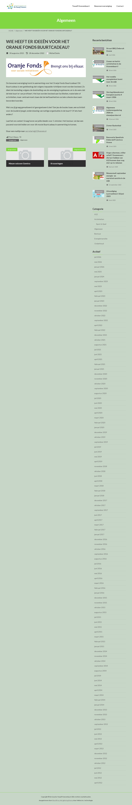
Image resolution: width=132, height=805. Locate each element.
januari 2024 (99, 276)
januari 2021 (99, 369)
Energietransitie (100, 239)
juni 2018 (98, 476)
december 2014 (100, 651)
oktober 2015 (99, 607)
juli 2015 (97, 617)
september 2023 (101, 281)
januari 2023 (99, 301)
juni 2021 (98, 354)
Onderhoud (99, 243)
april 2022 (98, 325)
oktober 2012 (99, 763)
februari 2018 (99, 491)
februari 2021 (99, 364)
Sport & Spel (101, 224)
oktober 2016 (99, 549)
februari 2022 (99, 330)
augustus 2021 (100, 345)
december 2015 (100, 598)
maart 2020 (99, 418)
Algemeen (23, 140)
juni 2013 (98, 734)
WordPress (56, 800)
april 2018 (98, 481)
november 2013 (100, 714)
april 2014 (98, 690)
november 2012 (100, 758)
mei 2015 (98, 627)
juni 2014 (98, 680)
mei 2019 (98, 456)
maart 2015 (99, 636)
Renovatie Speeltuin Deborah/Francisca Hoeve (115, 139)
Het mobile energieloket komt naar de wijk (114, 79)
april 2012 (98, 782)
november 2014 (100, 656)
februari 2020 (99, 422)
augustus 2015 (100, 612)
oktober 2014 (99, 661)
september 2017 (101, 510)
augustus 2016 (100, 559)
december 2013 (100, 709)
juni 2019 (98, 452)
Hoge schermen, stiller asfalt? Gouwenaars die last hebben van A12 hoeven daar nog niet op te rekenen (116, 157)
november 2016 (100, 544)
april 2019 (98, 461)
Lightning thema (67, 800)
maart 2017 (99, 525)
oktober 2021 (99, 340)
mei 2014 (98, 685)
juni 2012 (98, 773)
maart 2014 (99, 695)
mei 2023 (98, 286)
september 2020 (101, 388)
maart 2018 (99, 486)
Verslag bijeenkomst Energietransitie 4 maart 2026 (115, 94)
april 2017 (98, 520)
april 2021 (98, 359)
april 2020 (98, 413)
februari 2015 (99, 641)
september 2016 (101, 554)
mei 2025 (98, 272)
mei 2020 (98, 408)
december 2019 (100, 432)
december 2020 (100, 374)
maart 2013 (99, 748)
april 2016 (98, 578)
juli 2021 (97, 349)
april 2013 (98, 743)
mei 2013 (98, 739)
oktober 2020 (99, 383)
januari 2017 (99, 534)
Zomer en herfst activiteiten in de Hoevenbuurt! (113, 63)
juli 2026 (97, 257)
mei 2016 (98, 573)
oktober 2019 (99, 437)
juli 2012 (97, 768)
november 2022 (100, 310)
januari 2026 (99, 267)
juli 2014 (97, 675)
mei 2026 (98, 262)
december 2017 (100, 500)
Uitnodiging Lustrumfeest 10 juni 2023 (115, 193)
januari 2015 (99, 646)
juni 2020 (98, 403)
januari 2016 (99, 593)
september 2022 (101, 320)
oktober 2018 (99, 471)
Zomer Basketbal (113, 125)
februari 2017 (99, 529)
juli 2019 (97, 447)
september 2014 (101, 666)
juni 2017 (98, 515)
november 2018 (100, 466)
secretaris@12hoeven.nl (35, 131)
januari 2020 (99, 427)
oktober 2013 (99, 719)
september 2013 (101, 724)
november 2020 (100, 379)
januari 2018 (99, 495)
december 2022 (100, 306)
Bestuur (97, 234)
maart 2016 (99, 583)
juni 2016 (98, 568)
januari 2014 (99, 705)
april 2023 (98, 291)
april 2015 (98, 632)
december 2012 (100, 753)
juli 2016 (97, 563)
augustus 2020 (100, 393)
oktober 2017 (99, 505)
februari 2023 (99, 296)
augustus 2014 (100, 670)
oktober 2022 (99, 315)
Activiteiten (99, 219)
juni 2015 (98, 622)
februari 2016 (99, 588)
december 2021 (100, 335)
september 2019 (101, 442)
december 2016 (100, 539)
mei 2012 (98, 778)
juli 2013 (97, 729)
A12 (96, 214)
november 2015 (100, 602)
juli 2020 (97, 398)
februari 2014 (99, 700)
